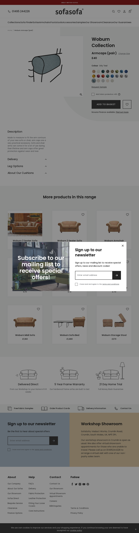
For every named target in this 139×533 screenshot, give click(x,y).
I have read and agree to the (99, 284)
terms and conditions (110, 284)
